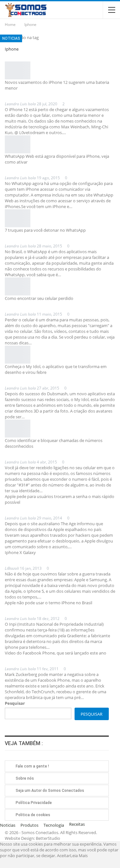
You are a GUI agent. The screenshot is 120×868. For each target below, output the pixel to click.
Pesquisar (15, 703)
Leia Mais (79, 855)
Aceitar (63, 855)
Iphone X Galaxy (20, 552)
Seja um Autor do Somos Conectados (50, 790)
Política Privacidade (34, 802)
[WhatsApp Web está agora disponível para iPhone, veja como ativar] (17, 144)
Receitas (77, 824)
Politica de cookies (33, 815)
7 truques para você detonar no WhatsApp (45, 230)
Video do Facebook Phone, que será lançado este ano (55, 653)
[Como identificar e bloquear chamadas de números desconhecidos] (17, 429)
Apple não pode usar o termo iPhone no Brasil (48, 603)
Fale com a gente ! (32, 766)
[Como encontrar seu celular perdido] (17, 286)
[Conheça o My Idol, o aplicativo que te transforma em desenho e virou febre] (17, 355)
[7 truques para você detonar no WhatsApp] (17, 218)
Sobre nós (25, 778)
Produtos (29, 825)
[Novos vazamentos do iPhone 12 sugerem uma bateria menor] (17, 70)
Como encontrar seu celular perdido (39, 298)
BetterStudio (48, 838)
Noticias (11, 38)
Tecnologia (54, 825)
